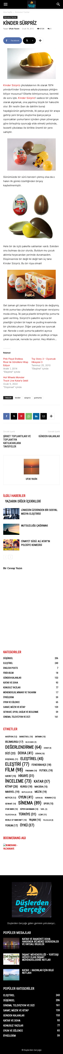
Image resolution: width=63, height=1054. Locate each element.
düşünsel (11, 759)
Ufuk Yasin (14, 28)
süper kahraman (29, 809)
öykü (27, 825)
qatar (39, 798)
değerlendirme (23, 747)
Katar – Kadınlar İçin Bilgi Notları (38, 971)
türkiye (27, 814)
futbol (46, 770)
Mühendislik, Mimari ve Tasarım (19, 692)
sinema (29, 803)
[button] (5, 4)
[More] (40, 40)
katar (42, 781)
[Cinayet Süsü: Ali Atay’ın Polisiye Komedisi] (11, 545)
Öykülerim (8, 697)
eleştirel (31, 758)
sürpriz (27, 397)
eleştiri (17, 764)
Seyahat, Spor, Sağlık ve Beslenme (20, 712)
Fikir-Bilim (8, 673)
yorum (11, 825)
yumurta (38, 397)
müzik (41, 791)
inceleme (18, 781)
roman (50, 797)
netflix (10, 797)
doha (25, 753)
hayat (10, 776)
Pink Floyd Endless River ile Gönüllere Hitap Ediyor (15, 362)
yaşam (35, 819)
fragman (31, 771)
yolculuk (48, 820)
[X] (14, 416)
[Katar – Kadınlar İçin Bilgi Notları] (11, 974)
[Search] (58, 4)
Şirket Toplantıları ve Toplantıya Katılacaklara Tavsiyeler (17, 441)
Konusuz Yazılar (22, 12)
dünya (40, 753)
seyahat (10, 804)
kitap (11, 786)
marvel (12, 791)
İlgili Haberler (14, 496)
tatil (44, 809)
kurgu (26, 786)
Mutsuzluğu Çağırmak (34, 525)
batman (40, 737)
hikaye (26, 776)
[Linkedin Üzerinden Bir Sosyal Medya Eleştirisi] (11, 513)
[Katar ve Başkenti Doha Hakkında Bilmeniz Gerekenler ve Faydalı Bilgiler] (11, 943)
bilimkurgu (14, 741)
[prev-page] (5, 557)
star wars (11, 809)
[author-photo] (31, 474)
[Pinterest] (21, 416)
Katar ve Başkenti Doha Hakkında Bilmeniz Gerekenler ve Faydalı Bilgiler (40, 941)
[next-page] (10, 557)
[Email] (43, 416)
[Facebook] (6, 416)
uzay (42, 814)
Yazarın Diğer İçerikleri (23, 501)
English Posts (10, 668)
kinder (18, 397)
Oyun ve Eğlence (11, 702)
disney (47, 748)
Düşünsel (8, 658)
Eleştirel (8, 663)
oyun (25, 797)
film (14, 770)
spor (48, 803)
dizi (10, 753)
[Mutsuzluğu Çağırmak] (11, 529)
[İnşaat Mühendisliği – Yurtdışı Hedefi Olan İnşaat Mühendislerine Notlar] (11, 959)
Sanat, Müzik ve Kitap (14, 707)
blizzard (31, 742)
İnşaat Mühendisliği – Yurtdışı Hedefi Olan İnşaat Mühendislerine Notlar (40, 957)
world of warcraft (16, 820)
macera (41, 786)
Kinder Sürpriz (11, 85)
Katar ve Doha (10, 682)
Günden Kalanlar (49, 436)
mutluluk (27, 792)
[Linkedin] (36, 416)
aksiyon (11, 736)
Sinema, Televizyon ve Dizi (16, 717)
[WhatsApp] (29, 416)
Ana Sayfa (7, 12)
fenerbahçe (41, 764)
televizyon (10, 815)
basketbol (26, 737)
